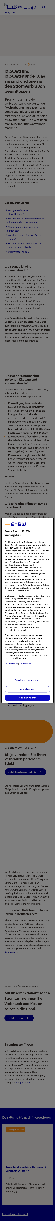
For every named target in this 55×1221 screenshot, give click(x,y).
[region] (27, 610)
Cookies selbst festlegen (27, 680)
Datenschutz (11, 663)
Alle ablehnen (27, 689)
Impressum (25, 663)
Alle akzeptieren (27, 697)
